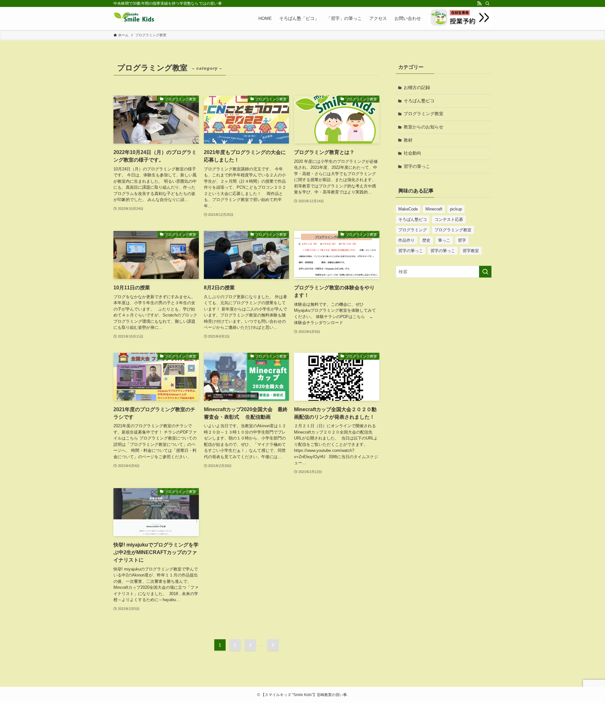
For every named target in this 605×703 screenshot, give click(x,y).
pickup (456, 209)
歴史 (426, 240)
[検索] (487, 3)
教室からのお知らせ (423, 126)
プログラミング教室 (423, 113)
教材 (408, 140)
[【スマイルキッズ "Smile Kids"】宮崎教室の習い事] (134, 18)
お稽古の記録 (417, 87)
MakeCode (408, 209)
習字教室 (471, 250)
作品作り (406, 240)
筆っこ (444, 240)
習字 (462, 240)
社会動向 (412, 153)
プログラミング (412, 229)
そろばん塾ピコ (419, 100)
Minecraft (433, 209)
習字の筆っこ (417, 166)
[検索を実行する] (485, 272)
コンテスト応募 (449, 219)
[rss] (479, 3)
